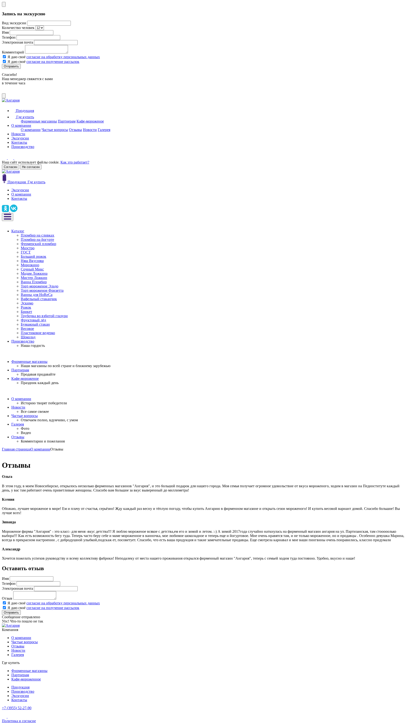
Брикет (26, 312)
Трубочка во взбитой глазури (44, 316)
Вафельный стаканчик (39, 299)
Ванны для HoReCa (36, 295)
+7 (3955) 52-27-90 (16, 708)
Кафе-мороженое (90, 121)
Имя (5, 32)
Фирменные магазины (39, 121)
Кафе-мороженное (26, 679)
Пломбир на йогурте (37, 240)
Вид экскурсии (14, 23)
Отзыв (7, 598)
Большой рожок (33, 256)
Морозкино (30, 265)
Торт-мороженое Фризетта (42, 290)
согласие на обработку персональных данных (63, 57)
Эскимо (27, 303)
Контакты (19, 142)
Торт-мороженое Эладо (39, 286)
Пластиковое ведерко (38, 333)
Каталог (17, 231)
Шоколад (28, 337)
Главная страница (16, 449)
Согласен (10, 167)
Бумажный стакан (35, 324)
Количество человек (18, 28)
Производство (22, 147)
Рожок (26, 307)
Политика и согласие (19, 721)
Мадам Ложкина (34, 273)
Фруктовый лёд (33, 320)
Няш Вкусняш (32, 261)
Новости (90, 130)
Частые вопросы (55, 130)
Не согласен (31, 167)
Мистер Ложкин (34, 278)
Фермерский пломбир (38, 244)
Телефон (9, 37)
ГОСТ (26, 252)
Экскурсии (20, 138)
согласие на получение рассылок (52, 62)
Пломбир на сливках (37, 235)
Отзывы (75, 130)
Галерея (104, 130)
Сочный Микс (32, 269)
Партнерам (67, 121)
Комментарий (13, 52)
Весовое (27, 329)
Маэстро (27, 248)
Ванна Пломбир (34, 282)
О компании (21, 125)
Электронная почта (17, 42)
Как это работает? (74, 162)
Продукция (20, 687)
